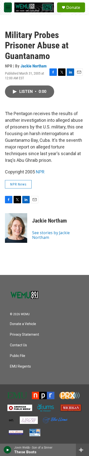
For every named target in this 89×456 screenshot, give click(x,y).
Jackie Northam (34, 65)
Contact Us (18, 345)
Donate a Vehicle (23, 324)
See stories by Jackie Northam (51, 235)
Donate (73, 7)
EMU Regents (20, 366)
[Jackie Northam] (16, 228)
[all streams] (82, 450)
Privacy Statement (24, 334)
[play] (7, 449)
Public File (17, 356)
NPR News (18, 184)
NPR (40, 171)
